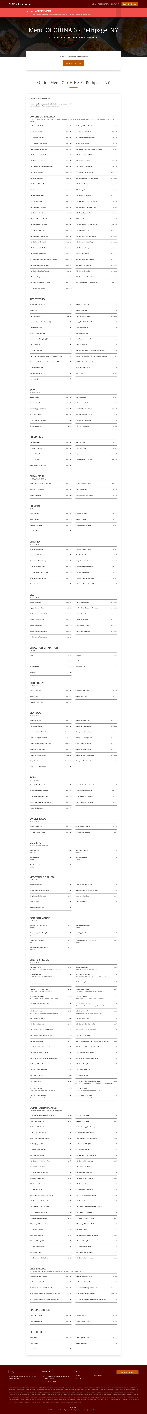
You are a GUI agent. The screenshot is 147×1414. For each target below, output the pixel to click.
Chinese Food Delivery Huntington (94, 1392)
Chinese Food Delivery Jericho (21, 1394)
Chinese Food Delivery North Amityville (56, 1397)
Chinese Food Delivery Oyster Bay (54, 1394)
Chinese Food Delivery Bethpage (38, 1387)
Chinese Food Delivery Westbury (33, 1399)
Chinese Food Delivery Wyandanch (22, 1402)
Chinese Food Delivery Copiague (101, 1399)
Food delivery (103, 4)
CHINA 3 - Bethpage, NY (20, 4)
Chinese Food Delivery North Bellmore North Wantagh (97, 1394)
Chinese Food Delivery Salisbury (50, 1399)
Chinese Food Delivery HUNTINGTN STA (75, 1392)
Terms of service (24, 1376)
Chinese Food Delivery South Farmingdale (111, 1387)
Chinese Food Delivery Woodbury (108, 1397)
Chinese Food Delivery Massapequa (89, 1389)
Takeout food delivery (76, 1402)
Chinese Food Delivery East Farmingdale (73, 1394)
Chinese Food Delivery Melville (58, 1392)
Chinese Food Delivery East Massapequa (113, 1392)
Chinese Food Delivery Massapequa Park (39, 1392)
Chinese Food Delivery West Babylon (40, 1402)
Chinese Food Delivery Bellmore (74, 1397)
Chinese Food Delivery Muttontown (125, 1397)
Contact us (115, 4)
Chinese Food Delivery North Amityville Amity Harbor (33, 1397)
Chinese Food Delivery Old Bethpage (55, 1387)
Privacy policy (13, 1376)
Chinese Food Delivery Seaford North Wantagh (36, 1389)
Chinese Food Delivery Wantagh (21, 1392)
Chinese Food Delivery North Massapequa (109, 1389)
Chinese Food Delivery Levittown (130, 1387)
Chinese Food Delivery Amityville (91, 1397)
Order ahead (98, 1375)
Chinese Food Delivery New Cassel (84, 1399)
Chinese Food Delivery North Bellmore (121, 1394)
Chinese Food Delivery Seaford (55, 1389)
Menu (94, 4)
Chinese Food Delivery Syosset (37, 1394)
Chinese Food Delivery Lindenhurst (118, 1399)
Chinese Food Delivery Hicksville (16, 1389)
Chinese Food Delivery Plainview (72, 1389)
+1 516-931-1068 (50, 1381)
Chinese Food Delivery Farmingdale (91, 1387)
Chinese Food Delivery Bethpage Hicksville (18, 1387)
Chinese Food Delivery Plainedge (74, 1387)
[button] (118, 12)
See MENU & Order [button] (130, 4)
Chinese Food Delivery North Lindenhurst (60, 1402)
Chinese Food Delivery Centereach (67, 1399)
